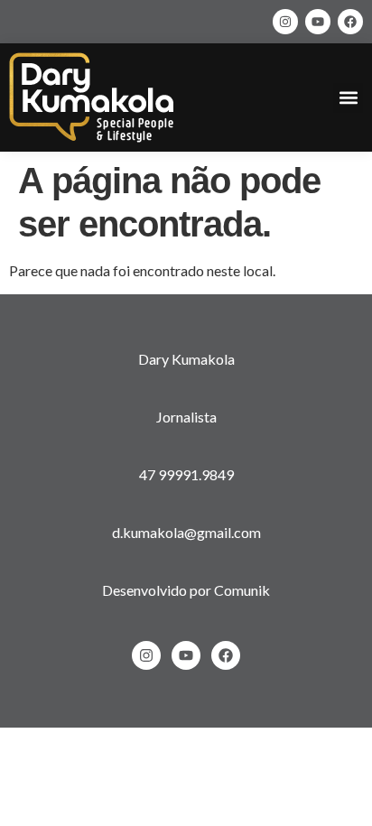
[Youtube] (317, 21)
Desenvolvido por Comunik (186, 590)
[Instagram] (285, 21)
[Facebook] (350, 21)
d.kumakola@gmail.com (186, 532)
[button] (348, 98)
